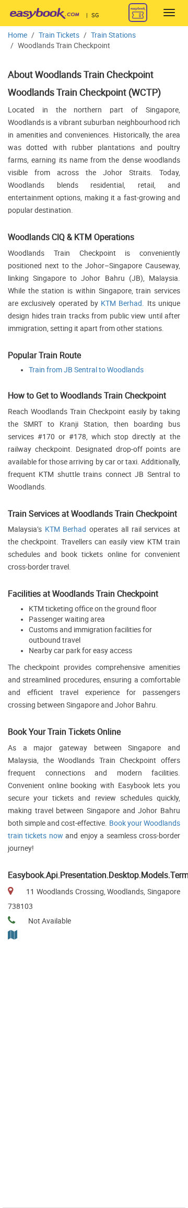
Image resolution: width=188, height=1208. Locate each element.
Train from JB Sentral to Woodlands (86, 370)
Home (17, 35)
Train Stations (113, 35)
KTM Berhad (121, 303)
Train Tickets (59, 35)
